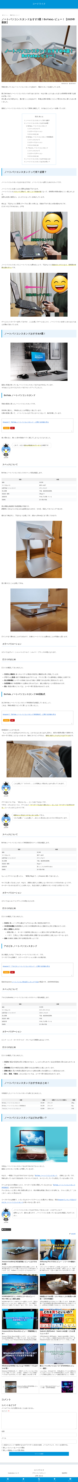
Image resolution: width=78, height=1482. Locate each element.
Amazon (6, 428)
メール (4, 1438)
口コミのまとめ (34, 134)
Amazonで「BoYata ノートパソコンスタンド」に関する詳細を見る (26, 422)
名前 (3, 1431)
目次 (36, 116)
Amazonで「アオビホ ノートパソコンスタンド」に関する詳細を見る (26, 966)
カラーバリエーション (36, 131)
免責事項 (64, 1473)
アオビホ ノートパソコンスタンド (38, 148)
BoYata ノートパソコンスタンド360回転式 (40, 137)
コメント (6, 1411)
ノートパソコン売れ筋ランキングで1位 (25, 982)
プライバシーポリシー (39, 1473)
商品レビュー (7, 1229)
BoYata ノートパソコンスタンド (37, 126)
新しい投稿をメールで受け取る (13, 1450)
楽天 (12, 428)
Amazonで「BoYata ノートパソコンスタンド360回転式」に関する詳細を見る (29, 714)
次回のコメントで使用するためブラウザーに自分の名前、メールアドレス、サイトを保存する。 (36, 1445)
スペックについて (34, 128)
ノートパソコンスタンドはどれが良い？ (38, 161)
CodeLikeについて (13, 1473)
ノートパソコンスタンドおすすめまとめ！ (38, 159)
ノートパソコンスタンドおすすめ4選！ (37, 123)
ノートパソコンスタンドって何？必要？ (38, 120)
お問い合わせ (39, 1476)
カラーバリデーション (36, 153)
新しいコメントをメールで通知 (13, 1447)
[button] (72, 725)
